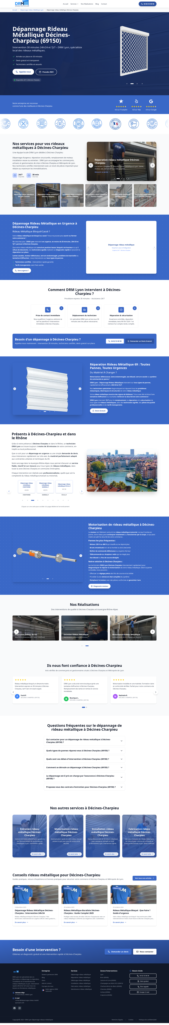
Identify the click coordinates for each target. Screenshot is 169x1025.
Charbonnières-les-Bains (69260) (111, 986)
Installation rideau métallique (81, 983)
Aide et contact (47, 983)
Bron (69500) (104, 977)
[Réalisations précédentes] (16, 631)
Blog (97, 4)
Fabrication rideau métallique (80, 986)
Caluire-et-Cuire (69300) (108, 980)
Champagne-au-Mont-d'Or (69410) (111, 983)
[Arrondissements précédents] (9, 491)
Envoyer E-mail (144, 992)
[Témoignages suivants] (155, 692)
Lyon (101, 974)
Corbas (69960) (105, 992)
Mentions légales (117, 1020)
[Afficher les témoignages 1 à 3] (83, 707)
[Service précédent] (90, 165)
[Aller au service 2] (117, 178)
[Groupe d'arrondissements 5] (43, 500)
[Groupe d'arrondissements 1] (22, 500)
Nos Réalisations (87, 4)
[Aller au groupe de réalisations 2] (87, 646)
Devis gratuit (144, 981)
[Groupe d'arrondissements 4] (38, 500)
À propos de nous (47, 986)
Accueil (65, 4)
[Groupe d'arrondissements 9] (63, 500)
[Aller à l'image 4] (142, 84)
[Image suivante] (154, 247)
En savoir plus (20, 922)
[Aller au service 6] (128, 178)
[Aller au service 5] (126, 178)
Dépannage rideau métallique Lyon (32, 10)
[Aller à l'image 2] (132, 84)
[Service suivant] (152, 165)
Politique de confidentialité (147, 1020)
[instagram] (20, 1008)
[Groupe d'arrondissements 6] (48, 500)
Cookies (130, 1020)
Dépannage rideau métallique (81, 974)
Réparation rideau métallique (80, 977)
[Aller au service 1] (114, 178)
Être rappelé (144, 987)
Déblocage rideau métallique (80, 980)
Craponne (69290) (106, 995)
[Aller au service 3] (119, 178)
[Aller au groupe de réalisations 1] (82, 646)
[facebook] (14, 1008)
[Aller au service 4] (123, 178)
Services (74, 4)
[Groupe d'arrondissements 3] (33, 500)
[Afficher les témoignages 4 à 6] (86, 707)
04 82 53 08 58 (144, 976)
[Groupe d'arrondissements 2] (27, 500)
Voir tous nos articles (143, 878)
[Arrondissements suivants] (82, 491)
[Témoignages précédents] (13, 692)
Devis (43, 980)
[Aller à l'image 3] (137, 84)
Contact (104, 4)
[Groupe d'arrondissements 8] (58, 500)
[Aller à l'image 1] (127, 84)
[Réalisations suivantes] (152, 631)
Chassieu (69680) (105, 989)
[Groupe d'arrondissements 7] (53, 500)
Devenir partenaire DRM (50, 974)
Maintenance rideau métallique (81, 989)
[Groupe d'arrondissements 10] (68, 500)
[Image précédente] (88, 247)
